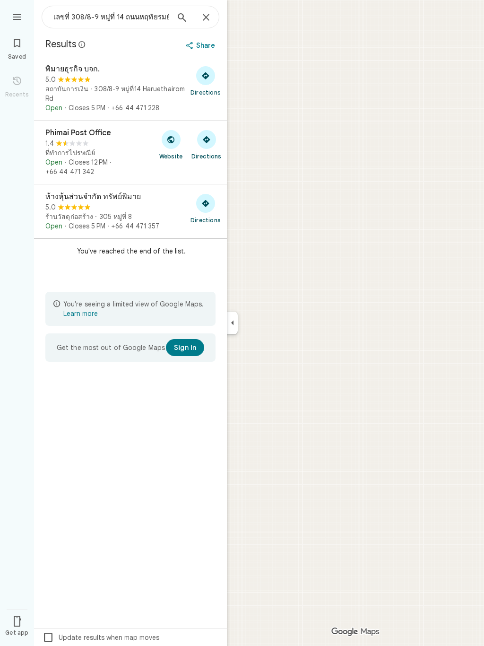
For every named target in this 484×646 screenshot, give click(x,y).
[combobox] (111, 17)
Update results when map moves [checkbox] (101, 637)
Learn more (80, 313)
